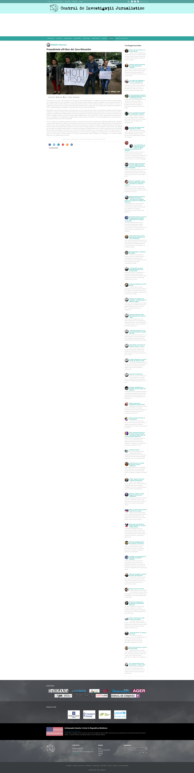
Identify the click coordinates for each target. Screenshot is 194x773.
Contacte (67, 1)
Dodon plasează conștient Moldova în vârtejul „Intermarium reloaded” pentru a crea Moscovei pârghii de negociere (135, 199)
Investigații (50, 38)
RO (141, 1)
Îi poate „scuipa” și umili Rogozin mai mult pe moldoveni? (136, 495)
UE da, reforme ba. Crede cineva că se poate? (137, 618)
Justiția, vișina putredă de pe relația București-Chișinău (137, 66)
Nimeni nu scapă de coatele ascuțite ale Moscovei (137, 574)
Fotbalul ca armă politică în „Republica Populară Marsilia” (137, 558)
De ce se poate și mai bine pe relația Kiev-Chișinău (137, 113)
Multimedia (77, 38)
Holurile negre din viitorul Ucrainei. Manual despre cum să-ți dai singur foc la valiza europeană (135, 166)
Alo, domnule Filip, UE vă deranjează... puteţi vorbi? (137, 664)
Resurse (104, 38)
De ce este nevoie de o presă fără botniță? (138, 647)
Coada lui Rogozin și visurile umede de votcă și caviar (137, 360)
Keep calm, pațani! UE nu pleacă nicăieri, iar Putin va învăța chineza (137, 525)
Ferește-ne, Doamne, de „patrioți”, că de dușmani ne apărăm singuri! (137, 300)
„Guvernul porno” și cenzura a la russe (137, 633)
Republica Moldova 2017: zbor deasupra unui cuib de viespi (137, 316)
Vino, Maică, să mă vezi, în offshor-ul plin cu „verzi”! (137, 345)
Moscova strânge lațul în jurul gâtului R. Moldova (136, 542)
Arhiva (81, 1)
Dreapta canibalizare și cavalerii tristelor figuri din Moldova (137, 388)
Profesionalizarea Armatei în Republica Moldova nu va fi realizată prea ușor (137, 96)
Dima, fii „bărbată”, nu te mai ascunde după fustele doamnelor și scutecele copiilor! (135, 183)
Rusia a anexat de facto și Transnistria (137, 418)
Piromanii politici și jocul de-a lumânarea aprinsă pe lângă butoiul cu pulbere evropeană (136, 219)
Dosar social (68, 38)
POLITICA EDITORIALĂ (57, 1)
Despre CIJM (86, 38)
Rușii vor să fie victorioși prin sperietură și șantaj (138, 510)
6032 (118, 54)
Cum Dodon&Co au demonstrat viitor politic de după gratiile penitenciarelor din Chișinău (135, 147)
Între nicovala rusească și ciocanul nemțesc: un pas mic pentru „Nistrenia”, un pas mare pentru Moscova (135, 434)
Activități (59, 38)
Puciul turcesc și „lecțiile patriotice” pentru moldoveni (136, 464)
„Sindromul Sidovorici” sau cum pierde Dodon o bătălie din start (137, 332)
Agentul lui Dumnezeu (136, 374)
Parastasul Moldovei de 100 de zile (137, 284)
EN (146, 1)
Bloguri (111, 38)
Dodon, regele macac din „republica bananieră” (136, 479)
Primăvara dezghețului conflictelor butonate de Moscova (136, 603)
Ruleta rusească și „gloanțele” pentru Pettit (137, 404)
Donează (74, 1)
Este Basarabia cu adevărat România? (137, 252)
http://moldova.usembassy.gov (72, 731)
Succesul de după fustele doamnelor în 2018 (136, 128)
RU (144, 1)
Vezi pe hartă (75, 753)
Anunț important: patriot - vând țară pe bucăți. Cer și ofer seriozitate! (137, 237)
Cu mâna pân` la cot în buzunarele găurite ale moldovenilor (136, 269)
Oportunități (96, 38)
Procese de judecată (122, 38)
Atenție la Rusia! (134, 450)
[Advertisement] (97, 25)
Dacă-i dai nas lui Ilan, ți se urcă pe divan (137, 50)
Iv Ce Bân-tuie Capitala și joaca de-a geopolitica (137, 81)
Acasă (48, 1)
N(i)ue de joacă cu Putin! (136, 589)
